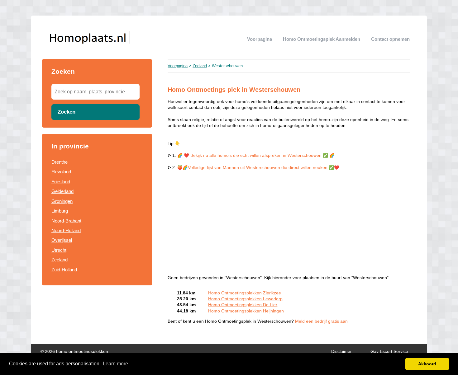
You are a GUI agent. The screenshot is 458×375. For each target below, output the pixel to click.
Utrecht (58, 250)
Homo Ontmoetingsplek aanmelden (321, 39)
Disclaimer (341, 351)
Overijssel (61, 240)
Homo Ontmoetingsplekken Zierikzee (244, 293)
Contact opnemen (390, 39)
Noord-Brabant (66, 220)
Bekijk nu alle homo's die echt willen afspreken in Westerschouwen (256, 155)
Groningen (62, 201)
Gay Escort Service (389, 351)
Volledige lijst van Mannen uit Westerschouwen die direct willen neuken (258, 167)
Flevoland (61, 171)
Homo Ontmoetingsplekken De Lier (242, 304)
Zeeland (59, 259)
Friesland (60, 181)
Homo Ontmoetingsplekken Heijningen (246, 311)
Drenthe (59, 162)
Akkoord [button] (427, 363)
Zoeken (66, 112)
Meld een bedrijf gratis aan (321, 321)
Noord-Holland (66, 230)
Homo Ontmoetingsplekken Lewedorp (245, 299)
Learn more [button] (115, 363)
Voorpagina (259, 39)
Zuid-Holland (64, 269)
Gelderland (62, 191)
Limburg (59, 210)
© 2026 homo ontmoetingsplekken (74, 351)
